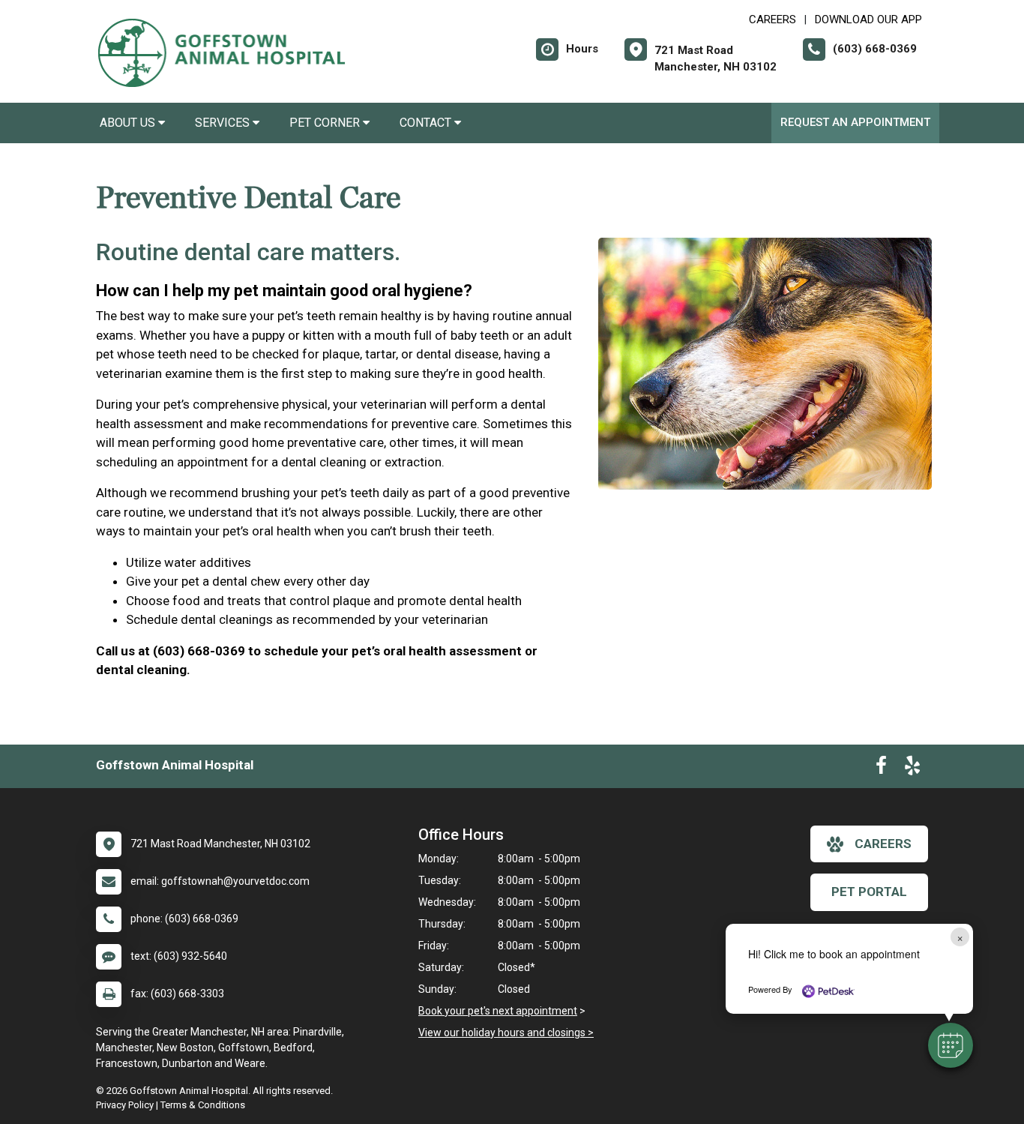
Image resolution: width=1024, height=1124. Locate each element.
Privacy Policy (125, 1105)
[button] (950, 1045)
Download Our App (868, 19)
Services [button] (224, 122)
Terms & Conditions (202, 1105)
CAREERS (772, 19)
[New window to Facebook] (881, 769)
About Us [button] (129, 122)
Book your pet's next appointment (497, 1011)
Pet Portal (869, 891)
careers (883, 843)
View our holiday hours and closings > (506, 1033)
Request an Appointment (855, 122)
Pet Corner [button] (326, 122)
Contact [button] (427, 122)
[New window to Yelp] (912, 769)
